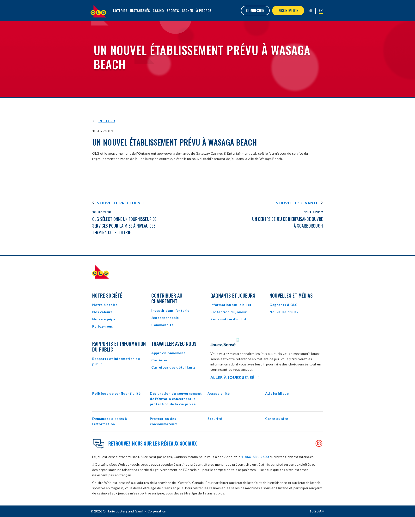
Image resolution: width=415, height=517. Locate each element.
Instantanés (140, 10)
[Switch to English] (310, 10)
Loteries (120, 10)
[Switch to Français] (321, 11)
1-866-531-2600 (255, 457)
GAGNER (188, 10)
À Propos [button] (204, 10)
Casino (158, 10)
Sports (173, 10)
